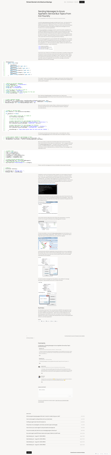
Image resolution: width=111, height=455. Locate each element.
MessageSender (46, 134)
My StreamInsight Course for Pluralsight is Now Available (75, 335)
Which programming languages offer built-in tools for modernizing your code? (43, 416)
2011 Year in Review (29, 337)
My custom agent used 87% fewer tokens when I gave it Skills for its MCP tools (43, 433)
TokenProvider (48, 95)
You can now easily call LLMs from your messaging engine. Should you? (41, 430)
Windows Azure (56, 18)
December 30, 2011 (41, 358)
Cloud (47, 18)
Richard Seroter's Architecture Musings (39, 2)
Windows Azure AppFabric (61, 18)
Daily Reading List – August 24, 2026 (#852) (36, 444)
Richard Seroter (43, 18)
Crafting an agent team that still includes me (36, 421)
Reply (39, 355)
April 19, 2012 (43, 376)
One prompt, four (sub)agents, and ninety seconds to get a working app (41, 424)
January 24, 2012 (43, 366)
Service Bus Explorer (57, 233)
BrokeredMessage (45, 144)
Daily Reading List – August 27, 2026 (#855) (35, 436)
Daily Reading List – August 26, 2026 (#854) (36, 439)
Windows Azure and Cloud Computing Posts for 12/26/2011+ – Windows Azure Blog (50, 349)
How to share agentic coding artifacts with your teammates (39, 419)
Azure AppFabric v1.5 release (46, 30)
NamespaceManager (42, 97)
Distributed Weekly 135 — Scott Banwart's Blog (45, 359)
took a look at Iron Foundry (48, 22)
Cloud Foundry (50, 18)
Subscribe (29, 452)
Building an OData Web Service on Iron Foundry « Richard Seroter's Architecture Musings (53, 367)
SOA (52, 18)
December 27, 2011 (41, 348)
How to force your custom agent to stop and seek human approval (40, 427)
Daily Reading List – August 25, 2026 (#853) (36, 441)
